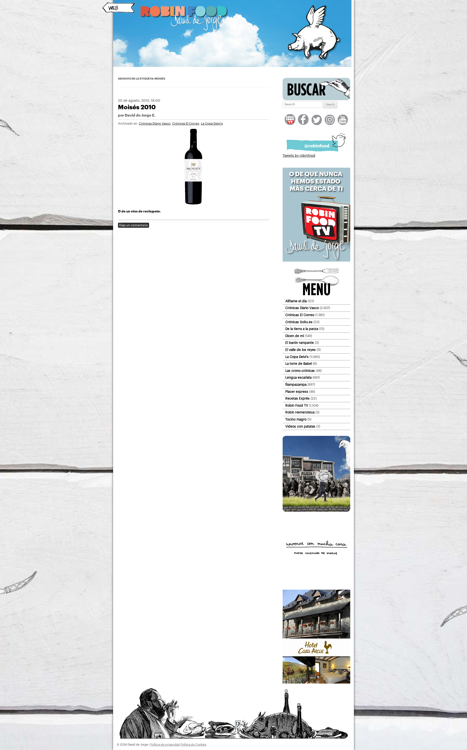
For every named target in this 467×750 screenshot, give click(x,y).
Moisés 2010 (137, 107)
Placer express (296, 391)
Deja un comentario (133, 225)
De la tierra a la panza (301, 328)
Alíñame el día (296, 301)
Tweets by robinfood (299, 155)
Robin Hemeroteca (299, 412)
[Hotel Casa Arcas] (316, 682)
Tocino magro (295, 419)
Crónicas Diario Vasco (155, 123)
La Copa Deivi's (212, 123)
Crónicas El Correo (185, 123)
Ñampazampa (295, 384)
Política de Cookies (193, 744)
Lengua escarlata (298, 377)
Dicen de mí (294, 336)
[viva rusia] (316, 510)
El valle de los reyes (300, 349)
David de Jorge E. (140, 115)
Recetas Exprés (297, 398)
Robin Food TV (296, 405)
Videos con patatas (300, 426)
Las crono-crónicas (300, 370)
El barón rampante (299, 342)
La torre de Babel (298, 363)
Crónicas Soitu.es (299, 322)
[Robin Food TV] (316, 260)
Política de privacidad (165, 744)
